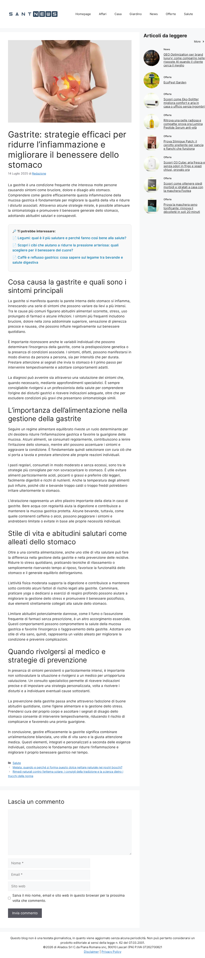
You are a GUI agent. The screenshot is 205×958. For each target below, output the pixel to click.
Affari (103, 14)
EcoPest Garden (175, 82)
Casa (118, 14)
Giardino (136, 14)
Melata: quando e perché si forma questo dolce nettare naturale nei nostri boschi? (67, 767)
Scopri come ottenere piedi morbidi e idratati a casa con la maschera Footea (183, 187)
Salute (188, 14)
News (154, 14)
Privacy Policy (111, 952)
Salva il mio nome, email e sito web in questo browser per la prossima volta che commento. (68, 898)
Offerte (171, 14)
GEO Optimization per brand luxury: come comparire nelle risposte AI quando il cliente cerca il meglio (184, 60)
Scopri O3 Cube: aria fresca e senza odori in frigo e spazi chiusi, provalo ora (184, 166)
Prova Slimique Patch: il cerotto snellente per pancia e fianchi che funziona (183, 144)
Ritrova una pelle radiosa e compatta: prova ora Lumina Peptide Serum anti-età (183, 123)
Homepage (83, 14)
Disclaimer (91, 952)
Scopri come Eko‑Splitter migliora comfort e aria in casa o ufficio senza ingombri (184, 102)
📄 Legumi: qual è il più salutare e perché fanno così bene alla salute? (69, 238)
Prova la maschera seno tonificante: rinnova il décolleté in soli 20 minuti (182, 208)
